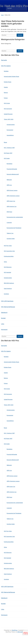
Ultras (5, 261)
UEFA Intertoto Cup (11, 206)
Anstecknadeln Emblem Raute (11, 76)
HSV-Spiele (7, 158)
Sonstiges (6, 293)
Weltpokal (9, 179)
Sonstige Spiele (11, 238)
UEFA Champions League (13, 195)
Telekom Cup (10, 233)
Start (2, 15)
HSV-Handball (7, 272)
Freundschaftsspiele (12, 169)
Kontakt (3, 318)
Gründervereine (11, 124)
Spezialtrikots (10, 135)
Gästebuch (4, 312)
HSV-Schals (7, 103)
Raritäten (6, 71)
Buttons (6, 92)
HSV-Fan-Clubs (8, 245)
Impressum (4, 329)
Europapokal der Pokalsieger (14, 227)
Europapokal (10, 130)
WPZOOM (19, 632)
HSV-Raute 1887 (8, 153)
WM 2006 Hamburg (9, 283)
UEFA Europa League (12, 190)
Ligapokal (9, 222)
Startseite (4, 60)
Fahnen (6, 98)
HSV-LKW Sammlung (7, 301)
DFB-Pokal (9, 211)
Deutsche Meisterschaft (13, 174)
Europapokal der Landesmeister (15, 217)
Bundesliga (9, 163)
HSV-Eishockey (8, 267)
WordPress (14, 630)
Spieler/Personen (8, 114)
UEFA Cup (9, 185)
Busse (5, 142)
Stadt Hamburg (8, 288)
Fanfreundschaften (9, 256)
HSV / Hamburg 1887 (9, 147)
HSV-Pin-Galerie (6, 66)
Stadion (6, 87)
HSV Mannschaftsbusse (8, 307)
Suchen (24, 8)
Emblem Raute (7, 82)
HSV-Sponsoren (8, 108)
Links (2, 324)
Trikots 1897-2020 (8, 119)
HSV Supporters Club (9, 251)
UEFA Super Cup (11, 201)
